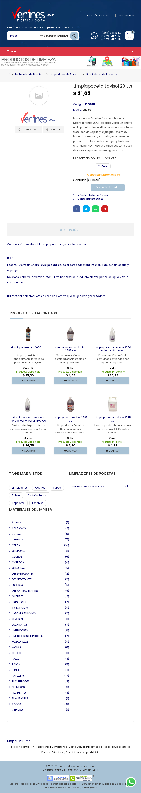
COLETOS (18, 562)
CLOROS (17, 556)
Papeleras (18, 503)
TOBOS (16, 704)
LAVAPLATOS (20, 624)
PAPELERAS (18, 676)
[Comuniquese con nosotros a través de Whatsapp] (94, 38)
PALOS (16, 664)
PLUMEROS (18, 687)
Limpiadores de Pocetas (65, 74)
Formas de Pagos (100, 747)
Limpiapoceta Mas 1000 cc (28, 347)
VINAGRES (18, 710)
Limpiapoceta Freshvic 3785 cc (113, 419)
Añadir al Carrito (109, 187)
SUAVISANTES (20, 698)
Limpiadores (35, 27)
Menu (13, 51)
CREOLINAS (18, 568)
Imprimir (54, 129)
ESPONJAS (18, 585)
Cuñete (103, 166)
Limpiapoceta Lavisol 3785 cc (70, 419)
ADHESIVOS (19, 528)
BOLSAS (16, 534)
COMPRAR (29, 380)
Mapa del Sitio (91, 752)
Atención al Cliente (98, 15)
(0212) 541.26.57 (111, 33)
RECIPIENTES (19, 693)
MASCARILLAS (20, 642)
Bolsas (16, 495)
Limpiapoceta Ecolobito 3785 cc (70, 349)
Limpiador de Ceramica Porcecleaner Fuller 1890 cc (28, 419)
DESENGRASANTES (23, 573)
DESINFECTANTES (22, 579)
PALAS (15, 659)
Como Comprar (78, 747)
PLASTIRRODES (21, 681)
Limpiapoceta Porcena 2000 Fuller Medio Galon (113, 349)
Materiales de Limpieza (29, 74)
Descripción (68, 230)
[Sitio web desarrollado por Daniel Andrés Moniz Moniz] (58, 778)
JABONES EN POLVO (24, 613)
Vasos (72, 27)
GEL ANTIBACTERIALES (25, 590)
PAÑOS (16, 670)
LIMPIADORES (20, 630)
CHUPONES (18, 551)
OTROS (16, 653)
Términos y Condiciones (66, 752)
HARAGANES (19, 602)
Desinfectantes (38, 495)
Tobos (57, 487)
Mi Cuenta (125, 15)
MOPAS (16, 647)
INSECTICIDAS (20, 607)
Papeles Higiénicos (55, 27)
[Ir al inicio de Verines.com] (8, 74)
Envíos (116, 747)
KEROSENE (18, 619)
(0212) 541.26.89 (111, 39)
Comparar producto (90, 198)
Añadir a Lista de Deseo (93, 195)
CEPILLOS (17, 539)
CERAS (16, 545)
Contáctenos (59, 747)
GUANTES (17, 596)
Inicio (14, 747)
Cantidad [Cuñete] (86, 180)
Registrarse (43, 747)
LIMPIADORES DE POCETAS (88, 486)
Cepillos (40, 487)
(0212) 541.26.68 (111, 36)
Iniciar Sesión (26, 747)
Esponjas (37, 503)
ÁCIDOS (17, 522)
